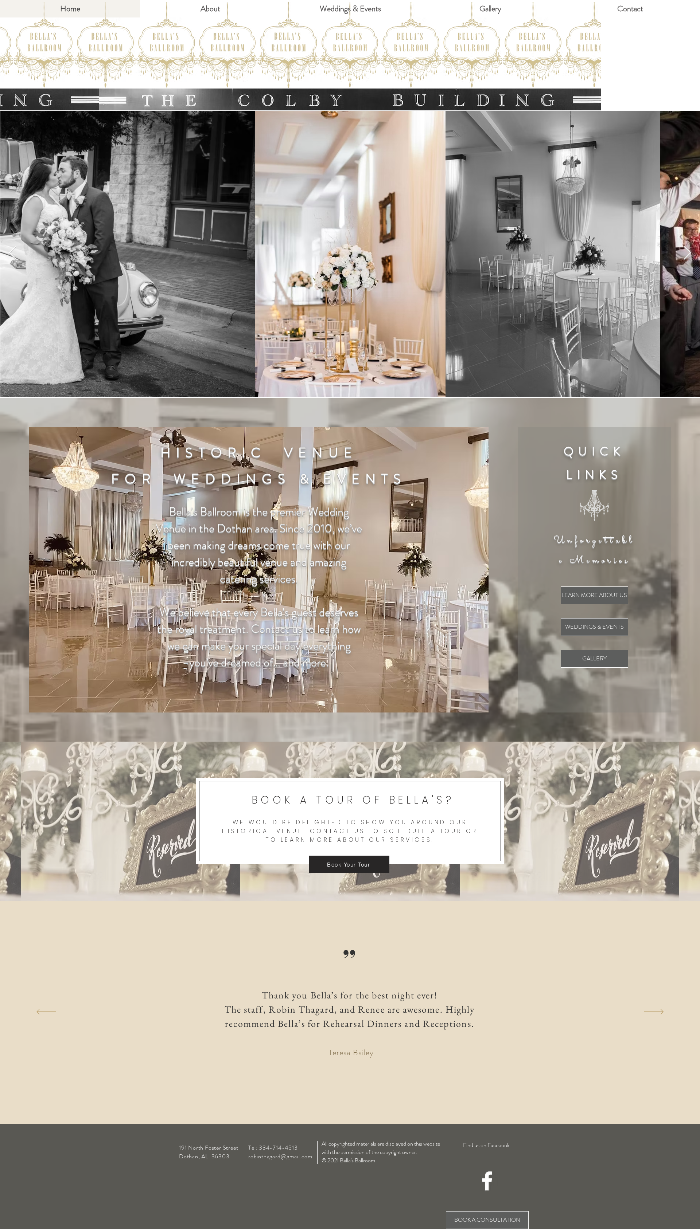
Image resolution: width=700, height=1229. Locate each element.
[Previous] (46, 1012)
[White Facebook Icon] (487, 1181)
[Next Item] (687, 253)
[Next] (654, 1012)
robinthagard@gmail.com (280, 1156)
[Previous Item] (12, 253)
